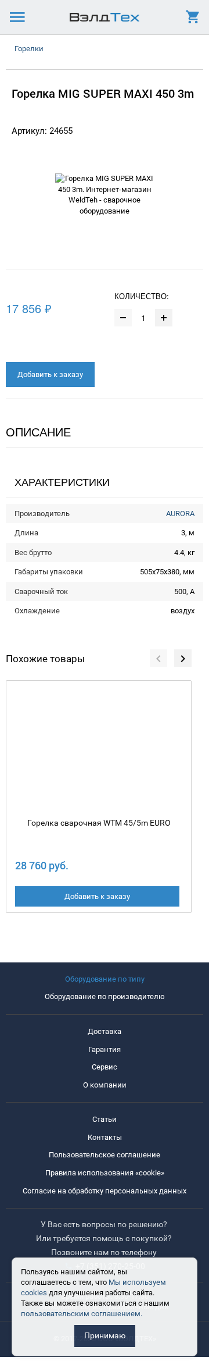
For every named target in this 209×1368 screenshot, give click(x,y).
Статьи (104, 1119)
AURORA (180, 513)
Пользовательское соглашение (104, 1154)
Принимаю (104, 1335)
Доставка (104, 1031)
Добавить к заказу (50, 374)
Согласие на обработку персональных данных (104, 1190)
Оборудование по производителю (105, 996)
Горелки (29, 48)
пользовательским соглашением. (81, 1313)
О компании (105, 1085)
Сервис (104, 1067)
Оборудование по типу (105, 979)
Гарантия (104, 1049)
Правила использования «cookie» (104, 1172)
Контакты (105, 1137)
